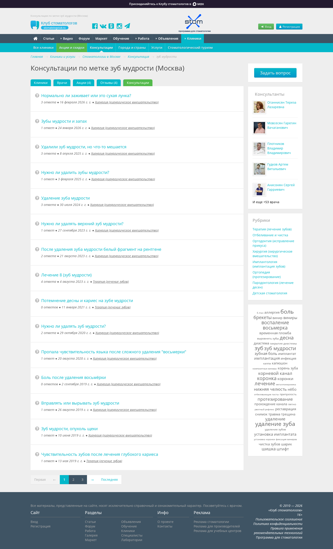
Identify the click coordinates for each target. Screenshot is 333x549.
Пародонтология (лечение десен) (273, 285)
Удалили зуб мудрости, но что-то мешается (83, 146)
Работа (143, 38)
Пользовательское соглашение (279, 519)
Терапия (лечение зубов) (111, 281)
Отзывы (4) (108, 83)
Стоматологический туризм (190, 47)
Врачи (62, 83)
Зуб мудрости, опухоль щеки (69, 428)
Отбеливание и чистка (270, 235)
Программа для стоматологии (279, 537)
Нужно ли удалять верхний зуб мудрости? (82, 223)
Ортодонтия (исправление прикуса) (273, 243)
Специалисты (131, 535)
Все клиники (43, 47)
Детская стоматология (270, 293)
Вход (267, 26)
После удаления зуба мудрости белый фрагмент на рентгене (101, 249)
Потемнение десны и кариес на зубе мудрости (87, 300)
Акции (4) (84, 83)
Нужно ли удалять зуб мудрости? (73, 326)
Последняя (109, 479)
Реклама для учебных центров (217, 531)
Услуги (156, 47)
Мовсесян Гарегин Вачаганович (281, 125)
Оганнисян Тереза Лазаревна (281, 104)
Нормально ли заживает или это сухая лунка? (86, 95)
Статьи (48, 38)
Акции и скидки (71, 47)
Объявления (167, 38)
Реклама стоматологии (211, 522)
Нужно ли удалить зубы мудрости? (75, 172)
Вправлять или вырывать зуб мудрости (80, 403)
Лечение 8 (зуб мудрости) (66, 275)
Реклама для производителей (217, 526)
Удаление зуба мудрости (65, 198)
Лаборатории (131, 540)
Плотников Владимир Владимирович (279, 148)
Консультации (101, 47)
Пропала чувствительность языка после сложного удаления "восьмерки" (113, 351)
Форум (84, 38)
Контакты (164, 526)
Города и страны (132, 47)
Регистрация (291, 26)
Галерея (91, 535)
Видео (67, 38)
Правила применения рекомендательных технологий (278, 530)
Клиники (193, 38)
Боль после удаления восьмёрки (73, 377)
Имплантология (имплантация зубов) (269, 264)
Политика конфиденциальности (277, 524)
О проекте (165, 522)
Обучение (121, 38)
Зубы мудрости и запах (64, 121)
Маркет (101, 38)
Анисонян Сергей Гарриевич (281, 187)
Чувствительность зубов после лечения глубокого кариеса (99, 454)
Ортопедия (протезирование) (267, 274)
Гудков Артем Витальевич (277, 166)
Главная (37, 56)
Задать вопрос (275, 73)
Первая (40, 479)
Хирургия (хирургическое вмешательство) (127, 102)
